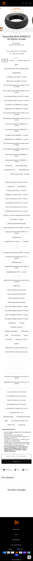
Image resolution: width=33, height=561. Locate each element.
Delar (16, 57)
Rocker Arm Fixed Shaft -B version (16, 387)
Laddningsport (22, 186)
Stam (6, 335)
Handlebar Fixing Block (11, 331)
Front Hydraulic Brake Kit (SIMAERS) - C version (16, 155)
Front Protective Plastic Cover (19, 420)
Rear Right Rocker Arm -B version (16, 404)
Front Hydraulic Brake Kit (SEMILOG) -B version (16, 124)
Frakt (15, 44)
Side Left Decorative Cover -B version (16, 207)
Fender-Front (11, 425)
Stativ (6, 420)
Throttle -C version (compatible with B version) (16, 215)
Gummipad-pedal (8, 416)
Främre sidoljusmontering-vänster (16, 290)
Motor (16, 64)
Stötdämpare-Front (9, 169)
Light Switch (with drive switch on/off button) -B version (16, 281)
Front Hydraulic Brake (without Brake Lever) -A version (16, 85)
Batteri (5, 174)
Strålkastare (16, 286)
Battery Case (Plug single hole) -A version (16, 178)
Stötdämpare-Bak (24, 169)
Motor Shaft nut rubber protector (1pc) (17, 347)
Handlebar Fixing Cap (16, 327)
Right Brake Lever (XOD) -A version (16, 81)
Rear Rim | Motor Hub (23, 60)
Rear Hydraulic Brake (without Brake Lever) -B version (16, 119)
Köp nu (16, 461)
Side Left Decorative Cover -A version (16, 198)
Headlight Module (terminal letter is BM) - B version (16, 267)
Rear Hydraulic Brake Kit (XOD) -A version (16, 100)
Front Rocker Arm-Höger (16, 360)
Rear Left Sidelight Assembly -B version (16, 314)
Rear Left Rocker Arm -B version (16, 400)
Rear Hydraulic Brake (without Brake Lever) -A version (16, 91)
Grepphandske (16, 73)
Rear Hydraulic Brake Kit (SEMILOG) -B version (16, 130)
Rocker (26, 335)
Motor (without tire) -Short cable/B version (16, 68)
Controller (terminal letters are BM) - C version (16, 252)
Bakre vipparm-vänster (16, 364)
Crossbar (21, 323)
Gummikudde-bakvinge (23, 416)
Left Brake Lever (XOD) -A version (16, 77)
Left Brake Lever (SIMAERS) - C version (16, 135)
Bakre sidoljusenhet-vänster (17, 298)
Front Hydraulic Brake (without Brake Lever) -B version (16, 113)
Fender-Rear (21, 425)
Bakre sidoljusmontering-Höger (16, 302)
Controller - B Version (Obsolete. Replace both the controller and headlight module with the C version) (16, 247)
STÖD (16, 534)
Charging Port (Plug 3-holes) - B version (16, 194)
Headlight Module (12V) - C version (16, 272)
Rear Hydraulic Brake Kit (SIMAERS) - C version (16, 160)
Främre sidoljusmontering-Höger (16, 294)
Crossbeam (9, 339)
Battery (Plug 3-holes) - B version (20, 174)
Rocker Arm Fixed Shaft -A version (16, 372)
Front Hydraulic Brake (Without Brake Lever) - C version (16, 144)
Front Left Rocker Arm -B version (16, 392)
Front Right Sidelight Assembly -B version (16, 310)
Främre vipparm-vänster (16, 356)
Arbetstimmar (16, 539)
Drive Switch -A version (16, 219)
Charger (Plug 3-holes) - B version (16, 190)
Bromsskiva (9, 165)
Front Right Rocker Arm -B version (16, 396)
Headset (16, 343)
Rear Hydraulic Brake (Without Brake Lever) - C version (16, 149)
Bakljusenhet (12, 323)
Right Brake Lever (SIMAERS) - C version (16, 139)
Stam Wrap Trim (16, 335)
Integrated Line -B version (12, 241)
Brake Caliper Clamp (21, 165)
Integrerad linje (16, 237)
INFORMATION (16, 529)
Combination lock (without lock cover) (16, 408)
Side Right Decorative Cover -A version (16, 203)
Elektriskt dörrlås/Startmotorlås (16, 223)
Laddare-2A (10, 186)
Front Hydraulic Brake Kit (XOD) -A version (16, 96)
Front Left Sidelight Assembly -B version (16, 306)
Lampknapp (16, 276)
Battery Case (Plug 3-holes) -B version (17, 182)
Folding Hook (24, 331)
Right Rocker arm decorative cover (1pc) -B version (16, 382)
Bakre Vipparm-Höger (16, 368)
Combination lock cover (16, 412)
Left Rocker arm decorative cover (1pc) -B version (16, 377)
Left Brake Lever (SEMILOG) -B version (16, 104)
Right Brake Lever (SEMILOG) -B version (16, 108)
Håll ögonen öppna (16, 544)
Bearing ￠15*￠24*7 (21, 339)
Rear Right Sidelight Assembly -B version (16, 319)
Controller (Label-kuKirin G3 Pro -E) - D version (16, 257)
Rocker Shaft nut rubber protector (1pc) (16, 352)
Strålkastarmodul (16, 262)
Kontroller (25, 241)
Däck (4, 60)
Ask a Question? (7, 477)
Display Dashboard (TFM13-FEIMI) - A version (16, 227)
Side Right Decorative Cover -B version (16, 211)
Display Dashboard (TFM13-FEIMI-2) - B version (16, 232)
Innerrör (12, 60)
